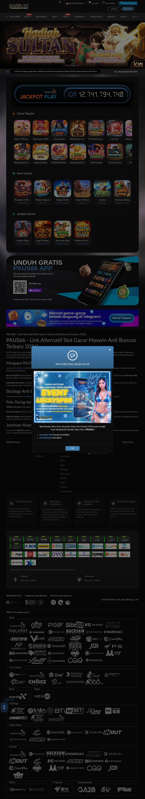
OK (72, 448)
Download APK (46, 435)
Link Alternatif (45, 438)
